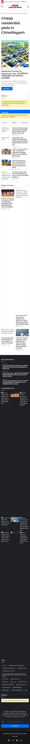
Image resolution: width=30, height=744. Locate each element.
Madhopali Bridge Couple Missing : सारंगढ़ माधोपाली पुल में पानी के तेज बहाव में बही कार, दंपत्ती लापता (20, 130)
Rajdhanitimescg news (21, 684)
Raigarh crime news (15, 679)
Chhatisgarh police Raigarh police (16, 665)
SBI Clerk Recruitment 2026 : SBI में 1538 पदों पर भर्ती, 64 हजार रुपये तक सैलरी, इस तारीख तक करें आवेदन (19, 164)
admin (4, 69)
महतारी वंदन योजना (5, 690)
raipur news (13, 681)
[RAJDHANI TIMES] (15, 6)
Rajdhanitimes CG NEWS (8, 684)
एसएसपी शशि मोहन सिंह (17, 687)
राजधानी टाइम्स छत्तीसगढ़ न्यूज (16, 690)
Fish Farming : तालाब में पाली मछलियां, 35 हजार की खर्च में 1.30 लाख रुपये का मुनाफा (7, 340)
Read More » (6, 88)
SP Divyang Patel (6, 687)
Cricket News (5, 679)
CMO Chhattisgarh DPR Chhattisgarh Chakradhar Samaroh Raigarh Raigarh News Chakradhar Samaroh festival (14, 675)
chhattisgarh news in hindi (8, 671)
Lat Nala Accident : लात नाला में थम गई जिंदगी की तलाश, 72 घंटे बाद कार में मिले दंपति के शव (20, 174)
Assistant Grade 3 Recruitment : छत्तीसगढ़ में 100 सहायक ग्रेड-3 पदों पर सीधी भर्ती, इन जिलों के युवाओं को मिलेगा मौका (22, 320)
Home (4, 13)
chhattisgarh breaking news (8, 668)
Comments (24, 122)
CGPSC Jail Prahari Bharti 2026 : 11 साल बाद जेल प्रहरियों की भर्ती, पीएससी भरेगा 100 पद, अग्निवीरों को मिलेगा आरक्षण (20, 152)
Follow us (4, 695)
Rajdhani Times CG (22, 681)
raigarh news (5, 681)
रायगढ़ (26, 690)
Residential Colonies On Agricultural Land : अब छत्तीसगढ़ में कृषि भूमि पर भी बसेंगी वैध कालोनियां (14, 74)
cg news (4, 665)
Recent (14, 122)
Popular (4, 122)
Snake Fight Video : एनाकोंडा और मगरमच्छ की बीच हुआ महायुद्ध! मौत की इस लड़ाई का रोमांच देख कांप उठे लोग (20, 141)
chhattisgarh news (21, 668)
